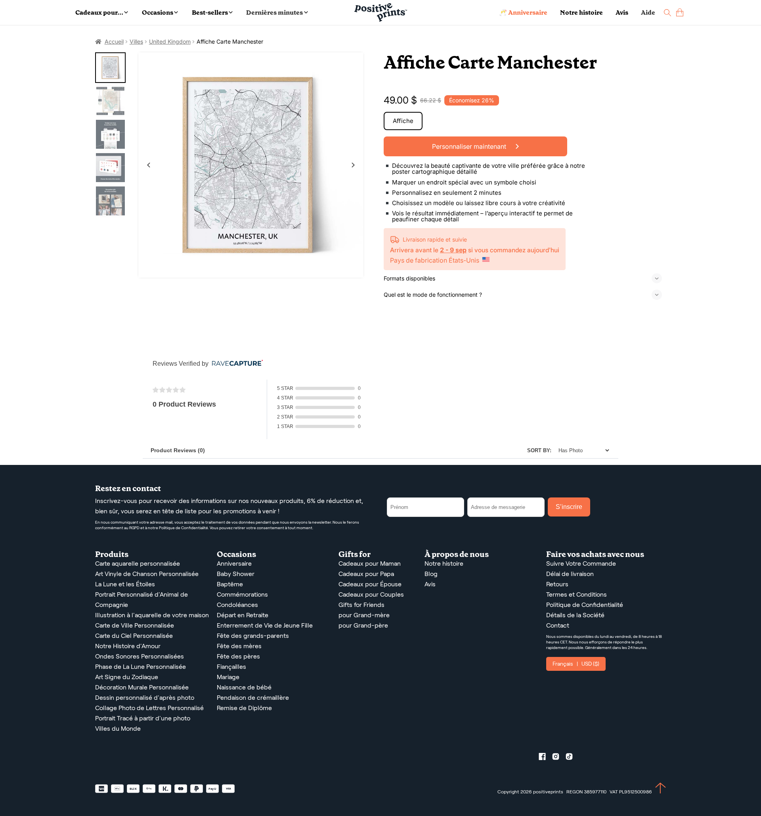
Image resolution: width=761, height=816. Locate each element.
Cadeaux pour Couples (371, 594)
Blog (431, 573)
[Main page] (380, 12)
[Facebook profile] (545, 758)
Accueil (114, 41)
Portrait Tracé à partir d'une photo (142, 718)
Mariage (228, 677)
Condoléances (237, 604)
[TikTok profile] (572, 758)
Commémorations (242, 594)
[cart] (680, 12)
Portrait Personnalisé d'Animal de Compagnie (141, 599)
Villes (136, 41)
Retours (557, 584)
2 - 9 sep (453, 250)
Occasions (157, 12)
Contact (557, 625)
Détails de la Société (575, 615)
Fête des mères (239, 646)
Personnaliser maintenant (470, 146)
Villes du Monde (118, 728)
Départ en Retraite (242, 615)
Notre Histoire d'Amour (128, 646)
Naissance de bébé (244, 687)
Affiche (403, 121)
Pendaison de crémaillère (253, 697)
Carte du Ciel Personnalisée (134, 635)
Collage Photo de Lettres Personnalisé (149, 708)
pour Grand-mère (364, 615)
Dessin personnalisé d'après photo (144, 697)
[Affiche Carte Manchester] (251, 165)
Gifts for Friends (361, 604)
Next (353, 165)
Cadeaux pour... (99, 12)
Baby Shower (235, 573)
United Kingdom (170, 41)
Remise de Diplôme (244, 708)
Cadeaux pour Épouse (370, 584)
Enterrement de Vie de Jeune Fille (265, 625)
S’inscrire (569, 506)
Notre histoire (581, 12)
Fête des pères (238, 656)
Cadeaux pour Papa (366, 573)
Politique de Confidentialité (584, 604)
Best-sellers (210, 12)
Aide (648, 12)
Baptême (230, 584)
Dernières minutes (274, 12)
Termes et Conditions (576, 594)
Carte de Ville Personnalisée (134, 625)
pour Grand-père (363, 625)
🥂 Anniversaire (523, 12)
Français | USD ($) (576, 663)
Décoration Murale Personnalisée (142, 687)
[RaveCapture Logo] (235, 364)
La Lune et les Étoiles (125, 584)
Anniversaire (234, 563)
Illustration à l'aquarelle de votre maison (152, 615)
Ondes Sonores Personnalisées (139, 656)
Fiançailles (231, 666)
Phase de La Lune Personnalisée (140, 666)
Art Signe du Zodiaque (126, 677)
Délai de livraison (570, 573)
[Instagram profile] (559, 758)
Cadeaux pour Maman (369, 563)
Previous (148, 165)
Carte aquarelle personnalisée (137, 563)
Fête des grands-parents (253, 635)
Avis (622, 12)
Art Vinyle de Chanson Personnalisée (147, 573)
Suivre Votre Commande (581, 563)
